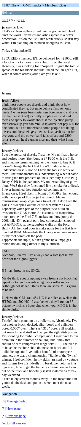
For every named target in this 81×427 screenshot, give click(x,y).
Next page (13, 408)
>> (23, 20)
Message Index (16, 401)
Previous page (16, 416)
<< (4, 20)
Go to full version (14, 423)
